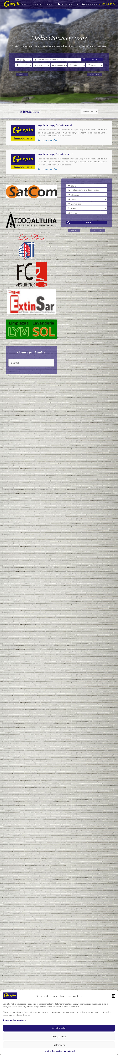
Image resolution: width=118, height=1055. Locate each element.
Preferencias (59, 1045)
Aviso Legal (69, 1051)
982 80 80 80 (108, 4)
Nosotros (37, 4)
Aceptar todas (59, 1028)
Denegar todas (59, 1036)
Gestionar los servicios (14, 1020)
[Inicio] (12, 4)
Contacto (49, 4)
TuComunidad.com (69, 4)
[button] (113, 996)
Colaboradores (91, 4)
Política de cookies (52, 1051)
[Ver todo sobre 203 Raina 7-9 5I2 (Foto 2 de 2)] (59, 162)
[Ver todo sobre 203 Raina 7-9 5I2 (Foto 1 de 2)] (59, 133)
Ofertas (23, 4)
